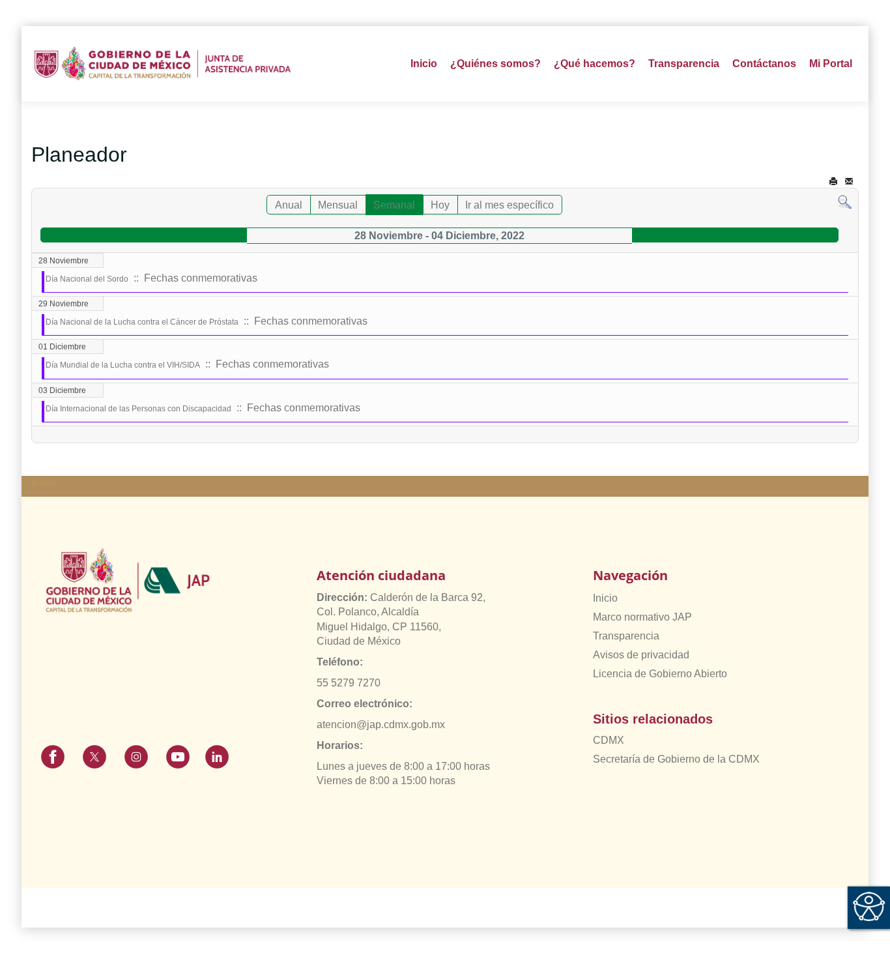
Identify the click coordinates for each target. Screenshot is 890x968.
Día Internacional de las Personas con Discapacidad (138, 408)
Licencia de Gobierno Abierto (660, 673)
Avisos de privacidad (641, 654)
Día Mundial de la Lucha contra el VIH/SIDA (123, 365)
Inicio (423, 63)
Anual (288, 205)
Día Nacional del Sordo (87, 279)
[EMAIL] (848, 181)
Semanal (394, 205)
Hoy (440, 205)
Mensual (338, 205)
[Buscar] (845, 201)
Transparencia (626, 635)
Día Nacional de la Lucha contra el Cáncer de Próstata (142, 322)
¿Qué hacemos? (594, 63)
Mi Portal (830, 63)
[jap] (162, 63)
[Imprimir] (833, 181)
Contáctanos (764, 63)
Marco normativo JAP (642, 617)
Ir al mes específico (509, 205)
